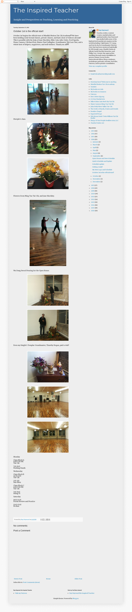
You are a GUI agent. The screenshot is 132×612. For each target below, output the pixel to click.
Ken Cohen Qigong (97, 97)
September (97, 156)
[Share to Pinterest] (49, 520)
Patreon (93, 94)
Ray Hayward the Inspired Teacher (81, 593)
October (96, 176)
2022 (93, 199)
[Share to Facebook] (47, 520)
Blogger (75, 598)
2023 (93, 202)
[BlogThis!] (43, 520)
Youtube (93, 87)
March (95, 145)
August (95, 153)
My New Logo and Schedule (102, 170)
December (97, 182)
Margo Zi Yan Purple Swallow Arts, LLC (104, 120)
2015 (93, 137)
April (95, 147)
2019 (93, 191)
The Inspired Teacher (46, 10)
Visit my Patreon (21, 593)
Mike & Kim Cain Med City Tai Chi (102, 101)
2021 (93, 197)
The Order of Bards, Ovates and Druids (104, 109)
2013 (93, 131)
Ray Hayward (103, 30)
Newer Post (18, 579)
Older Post (78, 579)
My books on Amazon (98, 92)
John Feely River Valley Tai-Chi (101, 106)
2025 (93, 208)
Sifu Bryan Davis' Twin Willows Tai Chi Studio (104, 117)
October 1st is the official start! (103, 172)
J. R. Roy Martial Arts (98, 99)
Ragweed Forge (96, 114)
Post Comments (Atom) (31, 582)
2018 (93, 188)
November (97, 179)
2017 (92, 185)
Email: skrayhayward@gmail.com (103, 74)
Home (48, 579)
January (96, 142)
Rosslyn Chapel (96, 111)
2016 (93, 139)
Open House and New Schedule (103, 158)
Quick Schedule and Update (102, 161)
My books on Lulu (97, 89)
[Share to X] (45, 520)
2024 (93, 205)
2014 (93, 134)
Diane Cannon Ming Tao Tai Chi (102, 104)
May (94, 150)
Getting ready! (97, 167)
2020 (93, 194)
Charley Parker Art (97, 123)
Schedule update (98, 164)
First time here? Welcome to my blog (103, 82)
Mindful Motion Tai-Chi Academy (103, 84)
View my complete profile (98, 66)
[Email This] (41, 520)
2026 (93, 211)
